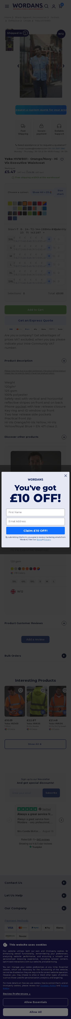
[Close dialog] (65, 475)
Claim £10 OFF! (35, 530)
